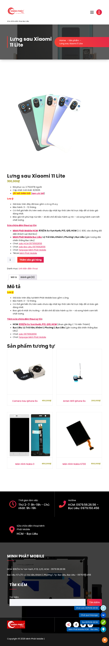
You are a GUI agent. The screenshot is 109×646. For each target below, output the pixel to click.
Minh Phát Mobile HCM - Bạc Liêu (83, 629)
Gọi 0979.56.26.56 (90, 622)
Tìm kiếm (14, 597)
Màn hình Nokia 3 (24, 464)
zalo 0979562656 (28, 333)
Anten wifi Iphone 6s (74, 400)
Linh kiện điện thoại (28, 268)
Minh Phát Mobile (28, 253)
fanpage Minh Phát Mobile (32, 249)
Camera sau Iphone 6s (25, 400)
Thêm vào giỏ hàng (30, 259)
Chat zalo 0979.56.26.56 (87, 608)
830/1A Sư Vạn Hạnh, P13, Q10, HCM (38, 324)
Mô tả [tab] (14, 277)
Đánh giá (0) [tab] (28, 277)
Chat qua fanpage (89, 615)
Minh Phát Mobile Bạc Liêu (27, 237)
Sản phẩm (74, 40)
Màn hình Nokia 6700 (74, 464)
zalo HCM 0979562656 (30, 243)
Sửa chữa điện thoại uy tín (21, 225)
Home (62, 40)
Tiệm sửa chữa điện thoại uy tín (24, 319)
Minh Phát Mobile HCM (25, 230)
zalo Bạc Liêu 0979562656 (32, 246)
